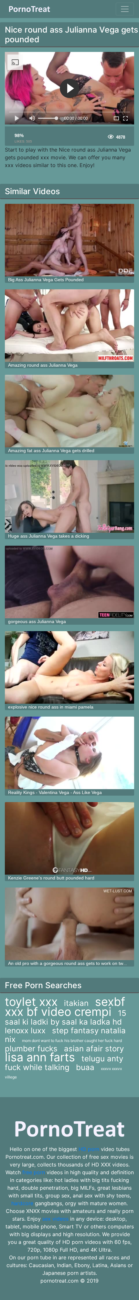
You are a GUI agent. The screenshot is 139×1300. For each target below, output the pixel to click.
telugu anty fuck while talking (64, 1063)
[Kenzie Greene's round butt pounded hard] (69, 838)
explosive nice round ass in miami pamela (50, 707)
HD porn (89, 1149)
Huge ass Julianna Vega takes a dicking (48, 536)
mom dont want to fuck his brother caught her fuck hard (72, 1040)
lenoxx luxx (25, 1030)
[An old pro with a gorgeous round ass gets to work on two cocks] (69, 924)
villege (11, 1077)
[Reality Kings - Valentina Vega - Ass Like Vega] (69, 753)
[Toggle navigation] (125, 9)
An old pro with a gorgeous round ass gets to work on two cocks (73, 963)
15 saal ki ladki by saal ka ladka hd (65, 1017)
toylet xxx (31, 1002)
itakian (76, 1003)
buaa (85, 1067)
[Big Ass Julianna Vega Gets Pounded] (69, 240)
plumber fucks (31, 1048)
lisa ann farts (40, 1057)
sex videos (55, 1219)
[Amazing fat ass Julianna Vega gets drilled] (69, 411)
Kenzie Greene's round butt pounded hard (51, 877)
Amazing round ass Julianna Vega (43, 365)
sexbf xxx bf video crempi (65, 1007)
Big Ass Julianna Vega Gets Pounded (46, 279)
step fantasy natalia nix (65, 1035)
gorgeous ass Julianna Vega (37, 621)
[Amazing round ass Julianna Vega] (69, 325)
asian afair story (94, 1048)
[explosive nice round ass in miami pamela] (69, 667)
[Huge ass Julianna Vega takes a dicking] (69, 496)
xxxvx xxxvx (111, 1068)
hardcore (22, 1203)
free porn (33, 1172)
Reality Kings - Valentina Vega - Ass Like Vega (55, 792)
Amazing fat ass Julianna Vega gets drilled (51, 450)
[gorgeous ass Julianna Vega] (69, 582)
